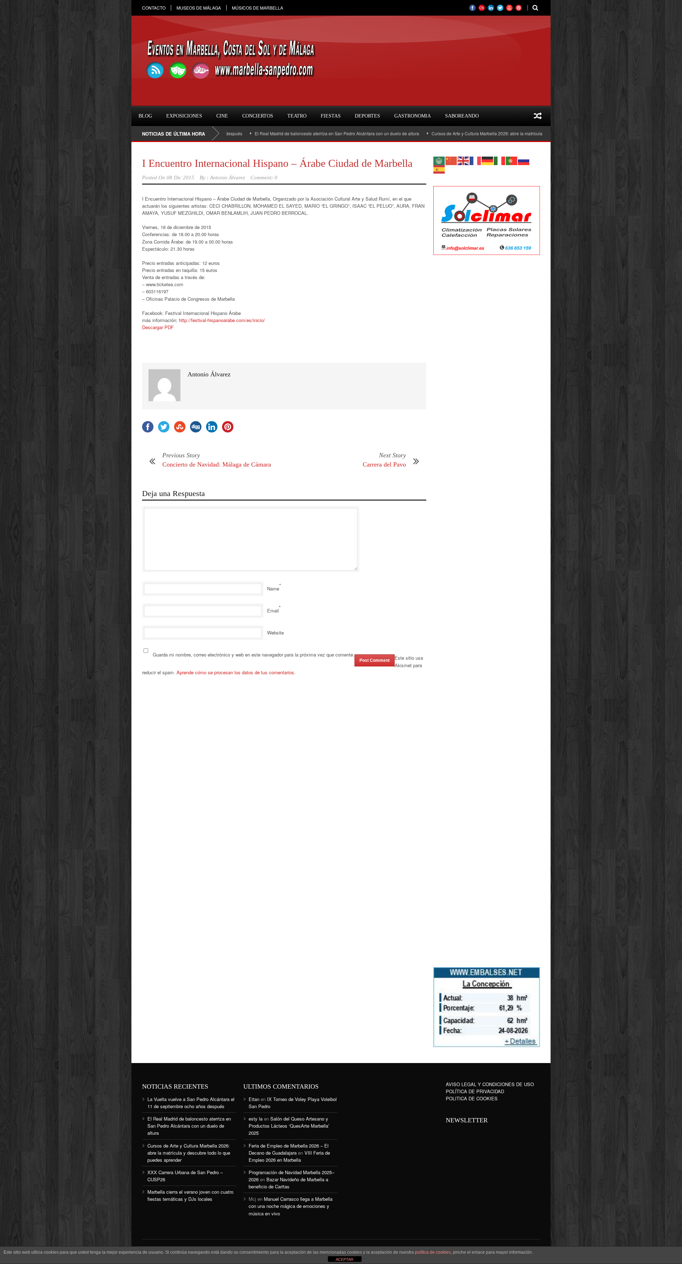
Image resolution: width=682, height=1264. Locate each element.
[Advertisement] (486, 375)
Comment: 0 (263, 177)
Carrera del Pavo (384, 464)
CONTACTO (154, 8)
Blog (145, 116)
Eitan (254, 1099)
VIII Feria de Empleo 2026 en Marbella (289, 1156)
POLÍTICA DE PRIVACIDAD (475, 1091)
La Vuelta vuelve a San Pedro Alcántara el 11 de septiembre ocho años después (190, 1103)
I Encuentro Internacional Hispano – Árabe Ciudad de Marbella (277, 163)
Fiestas (331, 116)
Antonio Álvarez (227, 177)
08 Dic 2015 (180, 177)
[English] (464, 160)
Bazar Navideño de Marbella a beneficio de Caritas (288, 1183)
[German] (488, 160)
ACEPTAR (344, 1259)
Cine (222, 116)
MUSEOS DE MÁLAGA (199, 8)
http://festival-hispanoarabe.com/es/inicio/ (222, 320)
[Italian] (500, 160)
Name (273, 588)
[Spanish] (439, 168)
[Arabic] (439, 160)
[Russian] (524, 160)
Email (273, 610)
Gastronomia (412, 116)
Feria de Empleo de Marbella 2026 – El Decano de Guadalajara (289, 1149)
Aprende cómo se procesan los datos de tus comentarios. (236, 672)
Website (275, 632)
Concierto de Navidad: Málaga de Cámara (216, 464)
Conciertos (257, 116)
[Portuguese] (512, 160)
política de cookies (433, 1252)
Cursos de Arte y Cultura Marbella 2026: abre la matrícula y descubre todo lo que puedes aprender (486, 133)
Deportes (367, 116)
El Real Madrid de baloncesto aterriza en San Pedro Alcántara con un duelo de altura (296, 133)
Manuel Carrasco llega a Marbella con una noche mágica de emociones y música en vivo (290, 1205)
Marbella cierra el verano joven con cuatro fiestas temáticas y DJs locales (190, 1195)
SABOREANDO (462, 116)
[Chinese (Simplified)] (451, 160)
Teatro (297, 116)
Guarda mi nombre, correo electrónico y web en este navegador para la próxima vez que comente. (253, 654)
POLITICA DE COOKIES (472, 1098)
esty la (255, 1118)
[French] (476, 160)
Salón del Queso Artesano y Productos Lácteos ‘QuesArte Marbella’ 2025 (289, 1125)
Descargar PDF (158, 327)
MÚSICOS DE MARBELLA (257, 8)
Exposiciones (184, 116)
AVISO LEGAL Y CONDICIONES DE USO (490, 1084)
